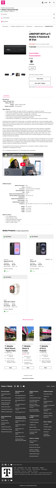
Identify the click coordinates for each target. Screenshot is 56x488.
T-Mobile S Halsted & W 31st (17, 26)
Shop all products (28, 319)
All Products (29, 26)
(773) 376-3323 (45, 358)
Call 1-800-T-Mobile (40, 83)
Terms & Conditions (34, 53)
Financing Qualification (35, 55)
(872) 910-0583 (28, 360)
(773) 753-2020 (10, 358)
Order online (40, 78)
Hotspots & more (39, 26)
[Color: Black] (31, 61)
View (10, 367)
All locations (5, 26)
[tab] (6, 95)
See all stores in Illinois (28, 378)
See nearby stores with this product (44, 86)
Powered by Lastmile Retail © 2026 (28, 485)
